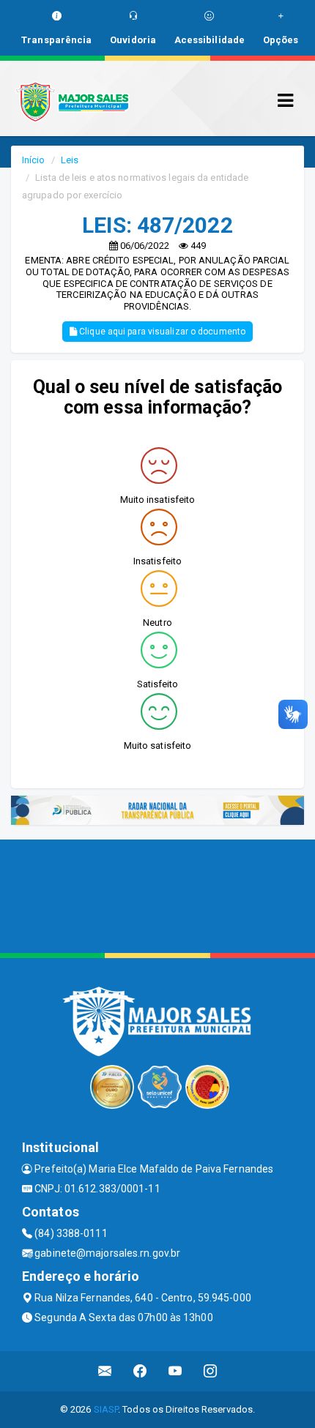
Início (33, 159)
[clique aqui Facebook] (140, 1371)
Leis (69, 159)
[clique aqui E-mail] (105, 1371)
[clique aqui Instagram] (210, 1371)
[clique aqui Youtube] (175, 1371)
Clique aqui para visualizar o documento (161, 331)
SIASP (106, 1409)
